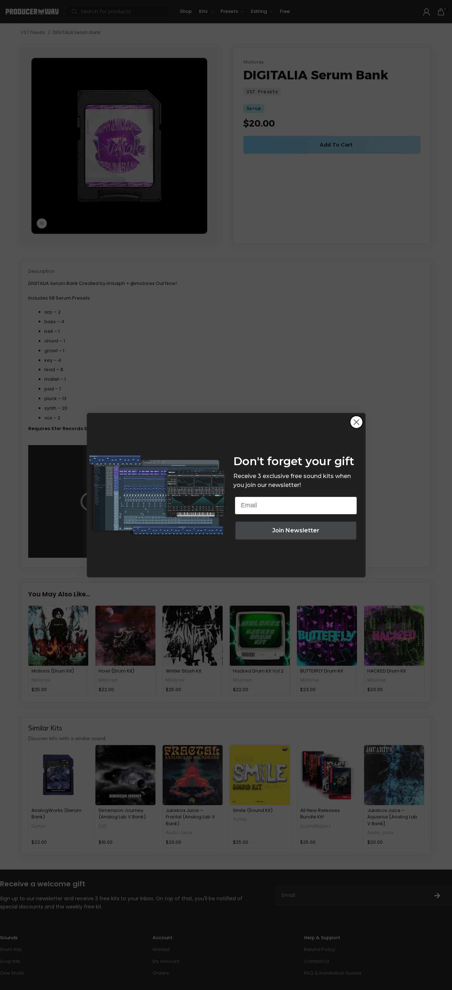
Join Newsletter (295, 530)
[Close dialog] (356, 422)
